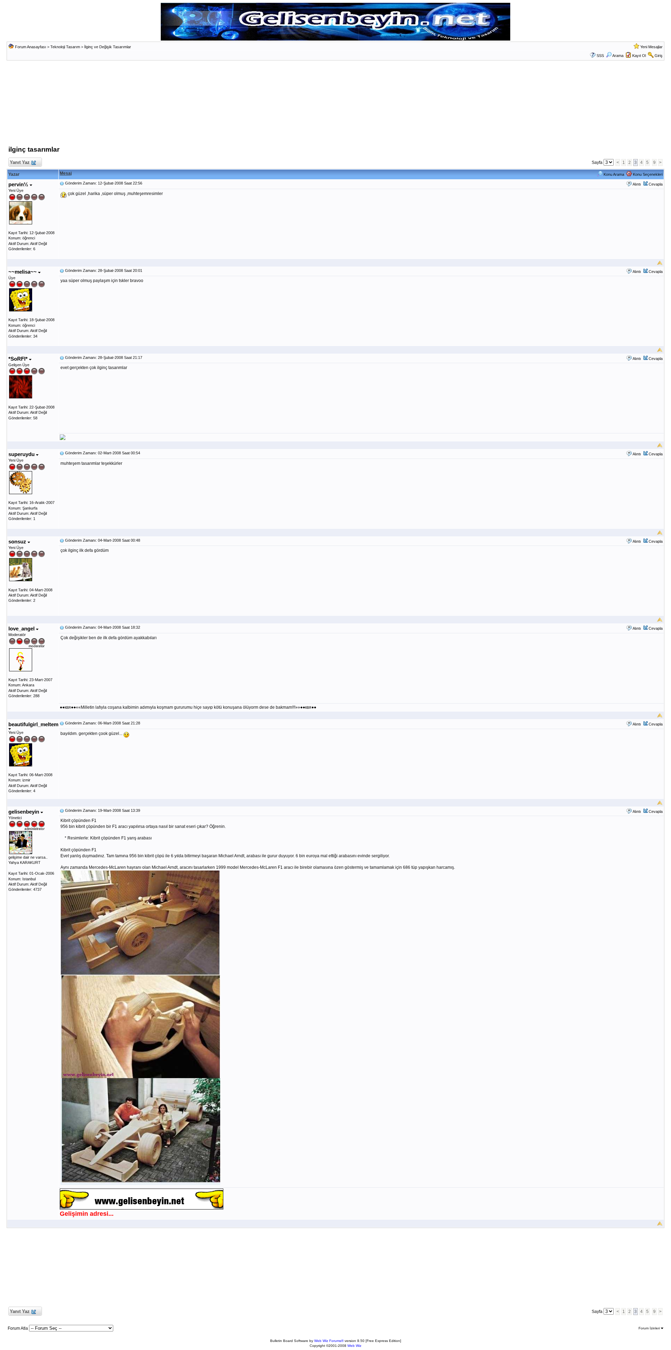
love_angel (22, 628)
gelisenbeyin (24, 812)
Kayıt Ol (639, 55)
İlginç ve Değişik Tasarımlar (107, 47)
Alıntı (637, 184)
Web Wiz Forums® (329, 1341)
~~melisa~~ (23, 272)
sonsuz (18, 541)
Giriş (659, 55)
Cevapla (656, 184)
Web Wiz (354, 1346)
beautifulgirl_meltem (33, 724)
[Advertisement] (335, 104)
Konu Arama (613, 174)
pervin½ (19, 184)
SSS (600, 55)
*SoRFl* (18, 359)
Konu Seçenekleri (647, 174)
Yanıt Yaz (19, 162)
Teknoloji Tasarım (65, 47)
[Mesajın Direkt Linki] (62, 183)
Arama (617, 55)
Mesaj (66, 173)
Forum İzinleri (649, 1328)
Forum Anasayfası (30, 47)
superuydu (22, 454)
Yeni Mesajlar (651, 47)
